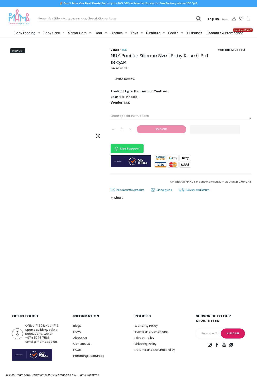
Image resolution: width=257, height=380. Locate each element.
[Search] (198, 18)
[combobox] (120, 18)
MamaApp (24, 375)
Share (118, 198)
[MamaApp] (19, 18)
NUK (124, 50)
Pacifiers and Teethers (151, 91)
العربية (225, 19)
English (213, 19)
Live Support (130, 149)
